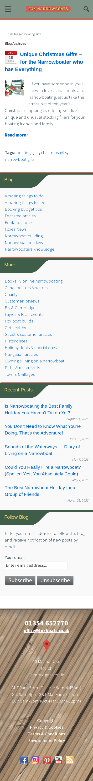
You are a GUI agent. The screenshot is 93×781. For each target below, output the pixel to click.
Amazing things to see (25, 202)
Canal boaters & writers (26, 287)
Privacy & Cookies (46, 727)
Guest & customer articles (28, 334)
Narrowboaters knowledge (29, 249)
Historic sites (16, 341)
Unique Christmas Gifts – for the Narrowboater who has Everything (44, 61)
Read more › (16, 135)
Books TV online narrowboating (33, 281)
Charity (11, 294)
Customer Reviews (22, 301)
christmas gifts (54, 152)
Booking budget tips (23, 209)
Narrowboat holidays (24, 242)
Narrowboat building (24, 236)
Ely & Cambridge (20, 307)
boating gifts (27, 152)
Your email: (15, 557)
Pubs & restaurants (22, 367)
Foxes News (16, 229)
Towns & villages (20, 374)
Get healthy (15, 327)
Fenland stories (19, 222)
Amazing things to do (24, 196)
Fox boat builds (19, 321)
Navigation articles (21, 354)
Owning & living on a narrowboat (34, 361)
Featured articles (20, 216)
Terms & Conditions (46, 734)
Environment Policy (46, 740)
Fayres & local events (24, 314)
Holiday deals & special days (31, 347)
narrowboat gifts (20, 159)
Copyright (46, 720)
